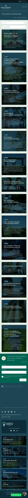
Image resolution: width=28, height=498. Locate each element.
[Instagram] (2, 411)
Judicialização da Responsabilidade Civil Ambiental (13, 114)
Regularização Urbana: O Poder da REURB (10, 160)
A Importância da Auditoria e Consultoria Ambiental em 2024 (13, 307)
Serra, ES (5, 485)
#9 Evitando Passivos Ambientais (13, 266)
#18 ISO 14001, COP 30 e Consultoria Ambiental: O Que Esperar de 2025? (11, 35)
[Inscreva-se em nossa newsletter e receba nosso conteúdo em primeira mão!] (4, 358)
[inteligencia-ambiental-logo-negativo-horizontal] (8, 424)
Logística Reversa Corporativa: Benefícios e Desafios (12, 284)
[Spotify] (14, 430)
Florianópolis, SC (8, 440)
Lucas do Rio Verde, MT (10, 461)
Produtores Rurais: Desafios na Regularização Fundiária (12, 223)
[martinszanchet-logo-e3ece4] (6, 7)
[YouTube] (11, 411)
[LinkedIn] (8, 411)
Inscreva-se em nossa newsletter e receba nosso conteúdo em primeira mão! (16, 358)
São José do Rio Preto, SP (10, 473)
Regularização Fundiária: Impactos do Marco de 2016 (11, 91)
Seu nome (4, 364)
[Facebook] (5, 411)
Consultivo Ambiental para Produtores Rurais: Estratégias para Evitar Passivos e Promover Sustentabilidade (12, 333)
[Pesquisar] (25, 23)
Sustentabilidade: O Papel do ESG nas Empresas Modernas (12, 246)
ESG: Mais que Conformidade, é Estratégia (11, 138)
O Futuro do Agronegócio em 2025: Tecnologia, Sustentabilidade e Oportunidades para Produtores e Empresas (13, 61)
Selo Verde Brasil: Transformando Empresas (11, 201)
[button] (23, 1)
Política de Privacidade (11, 494)
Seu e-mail (4, 369)
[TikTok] (14, 411)
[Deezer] (16, 430)
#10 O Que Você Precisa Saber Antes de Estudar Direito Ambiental (14, 182)
